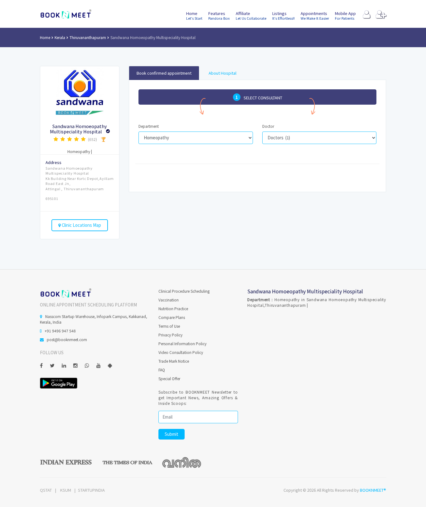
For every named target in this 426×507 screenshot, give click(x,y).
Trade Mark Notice (173, 361)
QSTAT (46, 490)
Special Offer (169, 378)
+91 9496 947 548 (60, 330)
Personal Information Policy (182, 343)
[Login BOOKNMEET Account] (366, 15)
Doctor (268, 126)
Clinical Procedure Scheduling (184, 291)
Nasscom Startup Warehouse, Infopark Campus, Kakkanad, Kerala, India (93, 319)
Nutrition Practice (173, 308)
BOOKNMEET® (373, 490)
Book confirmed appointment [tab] (164, 73)
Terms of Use (169, 326)
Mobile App (345, 15)
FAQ (161, 369)
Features (219, 15)
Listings (283, 15)
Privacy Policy (170, 334)
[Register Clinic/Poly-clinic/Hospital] (381, 15)
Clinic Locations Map (81, 225)
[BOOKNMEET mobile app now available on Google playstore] (58, 382)
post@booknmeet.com (67, 339)
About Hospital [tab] (222, 73)
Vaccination (168, 299)
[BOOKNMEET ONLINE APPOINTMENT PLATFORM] (65, 292)
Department (148, 126)
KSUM (65, 490)
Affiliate (251, 15)
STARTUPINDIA (91, 490)
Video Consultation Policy (180, 352)
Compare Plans (171, 317)
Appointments (315, 15)
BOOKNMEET (65, 14)
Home (194, 15)
